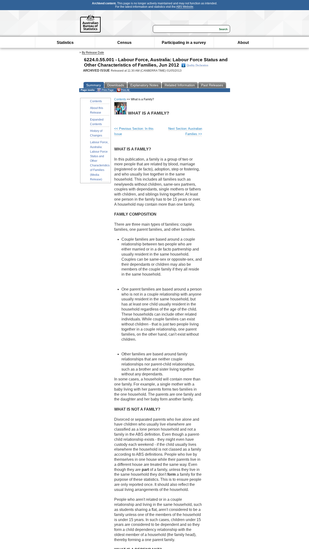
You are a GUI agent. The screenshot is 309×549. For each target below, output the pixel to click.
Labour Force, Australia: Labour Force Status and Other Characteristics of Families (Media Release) (100, 161)
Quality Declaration (197, 65)
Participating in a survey (184, 43)
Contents (96, 101)
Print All (125, 89)
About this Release (96, 110)
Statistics (65, 43)
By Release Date (93, 52)
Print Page (107, 89)
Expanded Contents (97, 122)
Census (124, 43)
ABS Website (184, 6)
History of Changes (96, 133)
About (243, 43)
